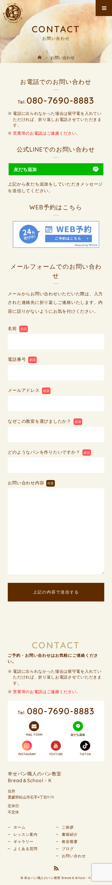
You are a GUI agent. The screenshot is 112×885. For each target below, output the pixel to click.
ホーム (19, 827)
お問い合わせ (74, 855)
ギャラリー (23, 841)
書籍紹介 (70, 834)
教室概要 (70, 841)
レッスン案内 (25, 834)
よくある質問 (25, 848)
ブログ (68, 848)
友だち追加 (25, 169)
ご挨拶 (68, 827)
